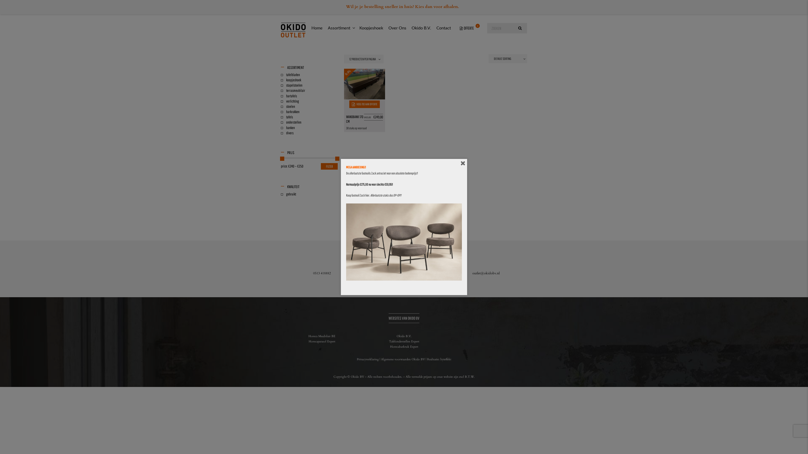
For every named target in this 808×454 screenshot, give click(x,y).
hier (367, 195)
